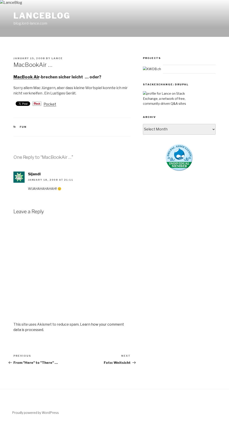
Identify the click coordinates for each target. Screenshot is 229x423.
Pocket (50, 104)
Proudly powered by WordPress (35, 413)
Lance (57, 58)
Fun (23, 126)
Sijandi (34, 174)
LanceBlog (41, 16)
